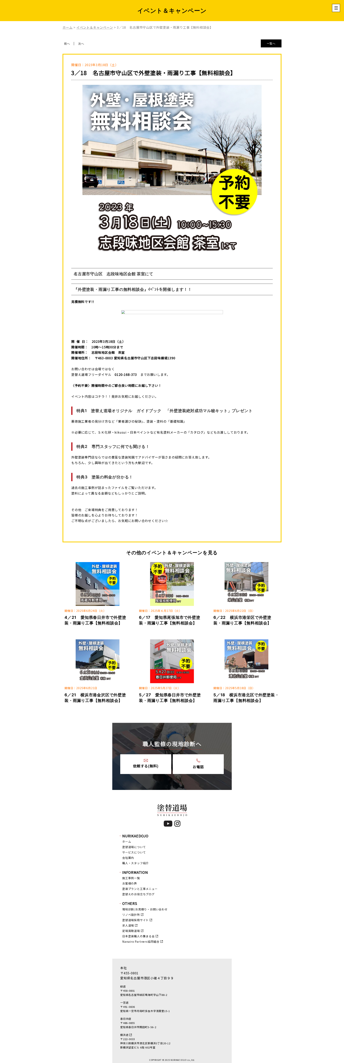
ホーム (126, 842)
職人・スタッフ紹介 (135, 863)
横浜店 (124, 1035)
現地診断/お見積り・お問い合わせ (145, 909)
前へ (67, 43)
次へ (81, 43)
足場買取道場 (131, 931)
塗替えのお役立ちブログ (138, 894)
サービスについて (134, 852)
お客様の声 (129, 883)
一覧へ (271, 43)
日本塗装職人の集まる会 (138, 936)
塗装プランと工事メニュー (140, 889)
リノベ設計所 (131, 915)
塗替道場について (134, 847)
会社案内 (128, 858)
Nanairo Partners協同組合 (140, 941)
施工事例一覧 (131, 878)
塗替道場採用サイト (135, 920)
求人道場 (128, 925)
